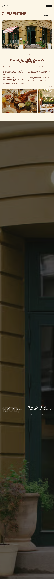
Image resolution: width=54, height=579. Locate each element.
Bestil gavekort (31, 414)
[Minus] (2, 414)
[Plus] (4, 414)
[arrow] (50, 87)
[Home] (4, 2)
